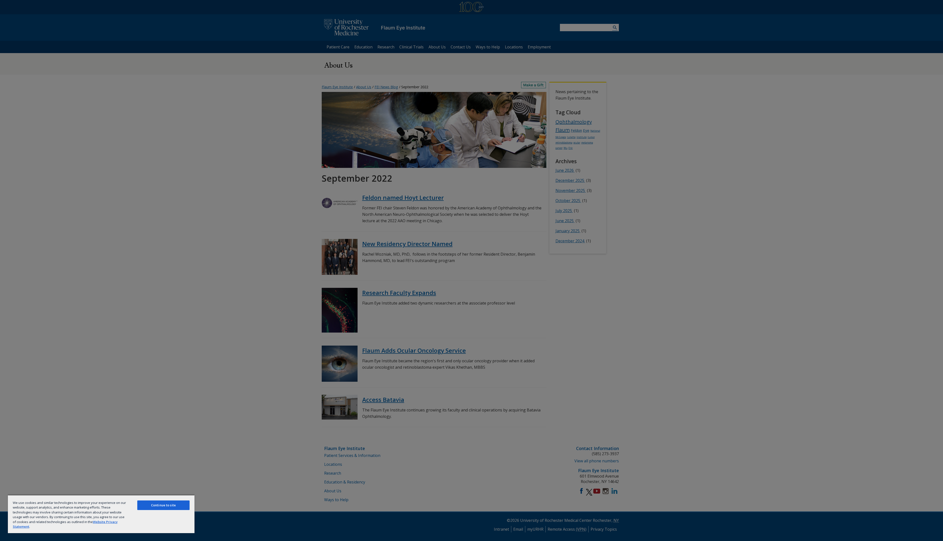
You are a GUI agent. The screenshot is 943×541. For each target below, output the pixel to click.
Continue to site (163, 505)
